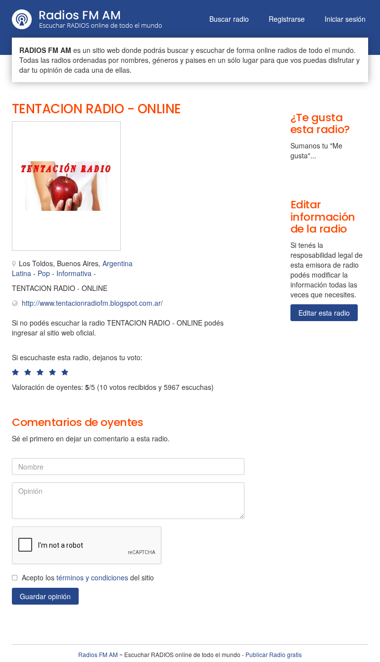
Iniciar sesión (345, 19)
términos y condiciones (92, 577)
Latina (21, 273)
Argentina (117, 263)
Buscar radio (229, 19)
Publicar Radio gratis (273, 654)
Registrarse (287, 19)
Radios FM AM (98, 654)
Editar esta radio (324, 313)
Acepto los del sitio (88, 577)
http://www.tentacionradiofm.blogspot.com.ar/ (92, 303)
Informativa (74, 273)
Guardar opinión (45, 596)
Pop (44, 273)
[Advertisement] (185, 143)
